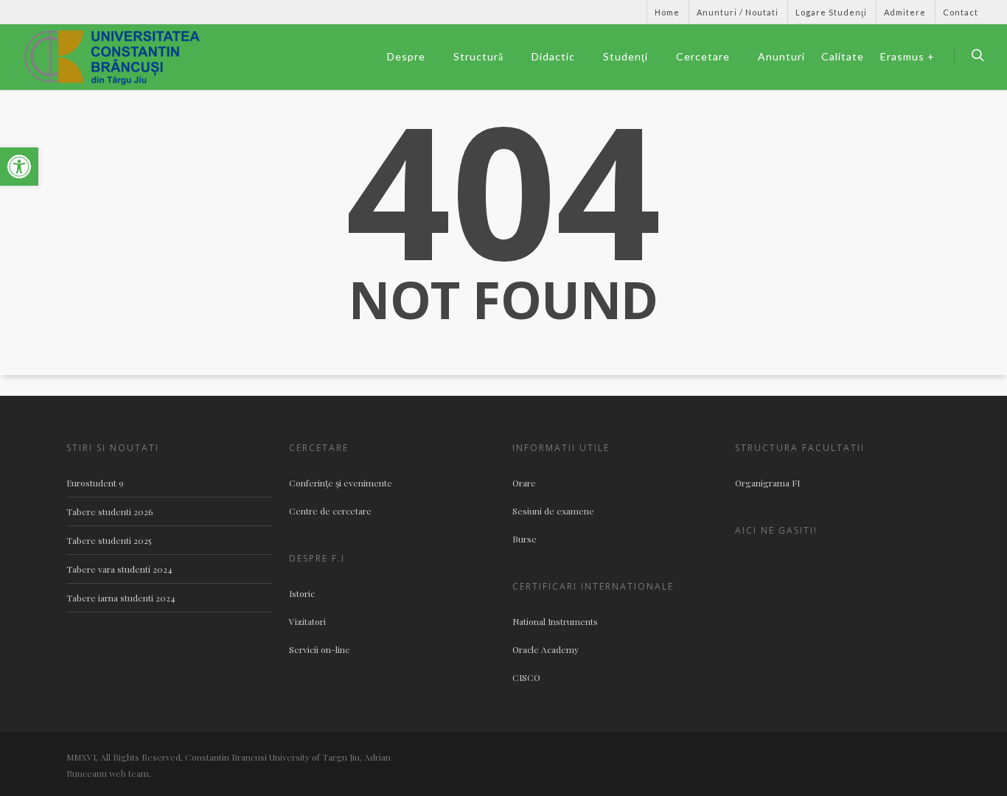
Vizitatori (307, 621)
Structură (478, 56)
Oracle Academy (545, 649)
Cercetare (703, 56)
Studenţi (625, 56)
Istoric (302, 593)
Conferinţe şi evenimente (340, 483)
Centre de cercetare (330, 511)
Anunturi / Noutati (737, 12)
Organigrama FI (767, 483)
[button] (19, 166)
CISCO (526, 677)
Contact (960, 12)
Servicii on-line (319, 649)
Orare (524, 483)
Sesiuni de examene (553, 511)
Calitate (842, 56)
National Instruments (555, 621)
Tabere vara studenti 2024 (119, 569)
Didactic (553, 56)
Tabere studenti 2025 (108, 540)
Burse (524, 539)
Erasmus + (907, 56)
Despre (406, 56)
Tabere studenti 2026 (109, 511)
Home (667, 12)
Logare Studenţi (831, 12)
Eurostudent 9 (95, 483)
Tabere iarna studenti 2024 (120, 598)
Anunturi (781, 56)
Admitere (905, 12)
